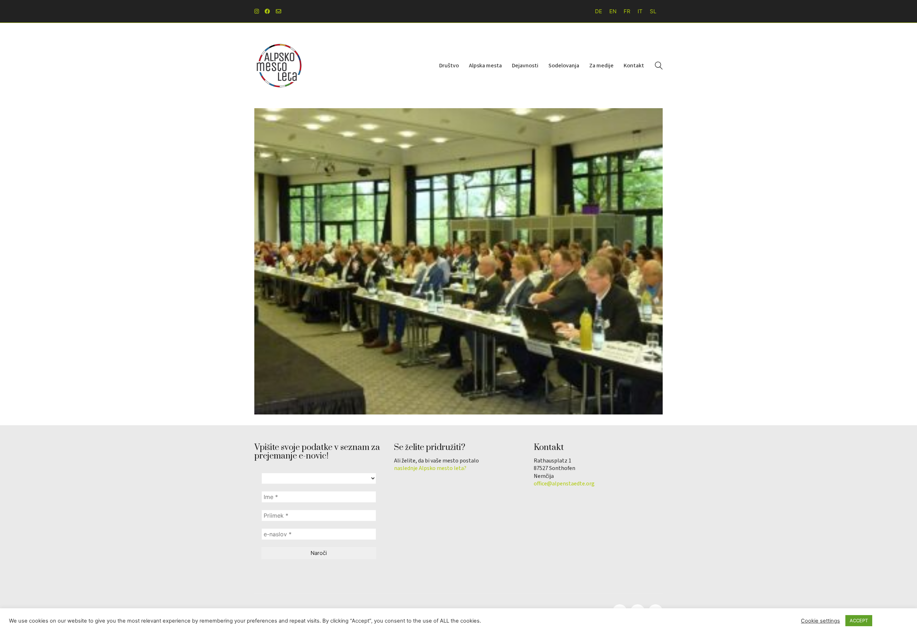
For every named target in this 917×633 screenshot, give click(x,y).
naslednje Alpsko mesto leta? (430, 468)
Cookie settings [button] (820, 621)
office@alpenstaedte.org (564, 484)
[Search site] (659, 66)
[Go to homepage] (279, 65)
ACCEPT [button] (859, 620)
